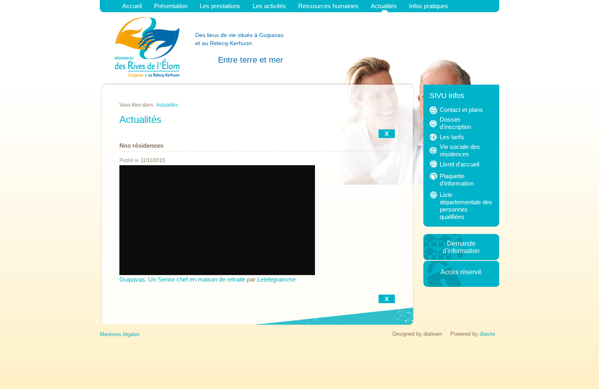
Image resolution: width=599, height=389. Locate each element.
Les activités (269, 5)
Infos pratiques (428, 5)
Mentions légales (120, 334)
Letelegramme (276, 279)
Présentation (170, 5)
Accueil (132, 5)
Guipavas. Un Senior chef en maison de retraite (182, 279)
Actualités (384, 5)
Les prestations (220, 5)
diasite (487, 334)
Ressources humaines (328, 5)
